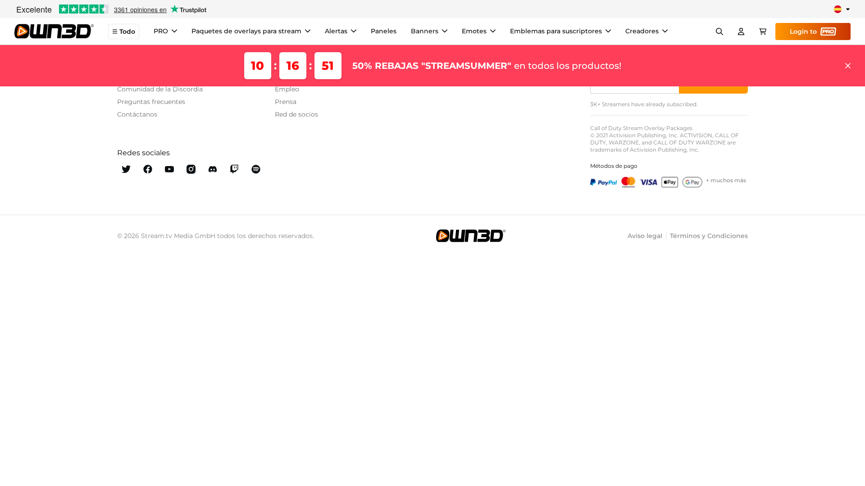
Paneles (383, 31)
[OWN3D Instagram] (191, 169)
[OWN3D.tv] (470, 236)
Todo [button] (127, 31)
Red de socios (296, 114)
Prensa (285, 102)
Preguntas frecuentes (151, 102)
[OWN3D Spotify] (256, 169)
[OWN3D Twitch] (234, 169)
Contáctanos (137, 114)
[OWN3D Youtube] (169, 169)
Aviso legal (645, 236)
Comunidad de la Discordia (160, 89)
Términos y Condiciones (709, 236)
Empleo (287, 89)
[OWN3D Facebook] (148, 169)
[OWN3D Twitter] (126, 169)
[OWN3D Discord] (213, 169)
